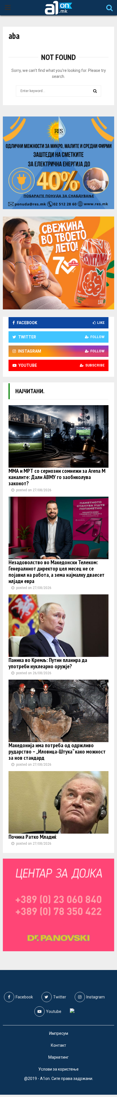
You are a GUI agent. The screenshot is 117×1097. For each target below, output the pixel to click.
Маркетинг (58, 1057)
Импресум (58, 1033)
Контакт (58, 1045)
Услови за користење (58, 1069)
